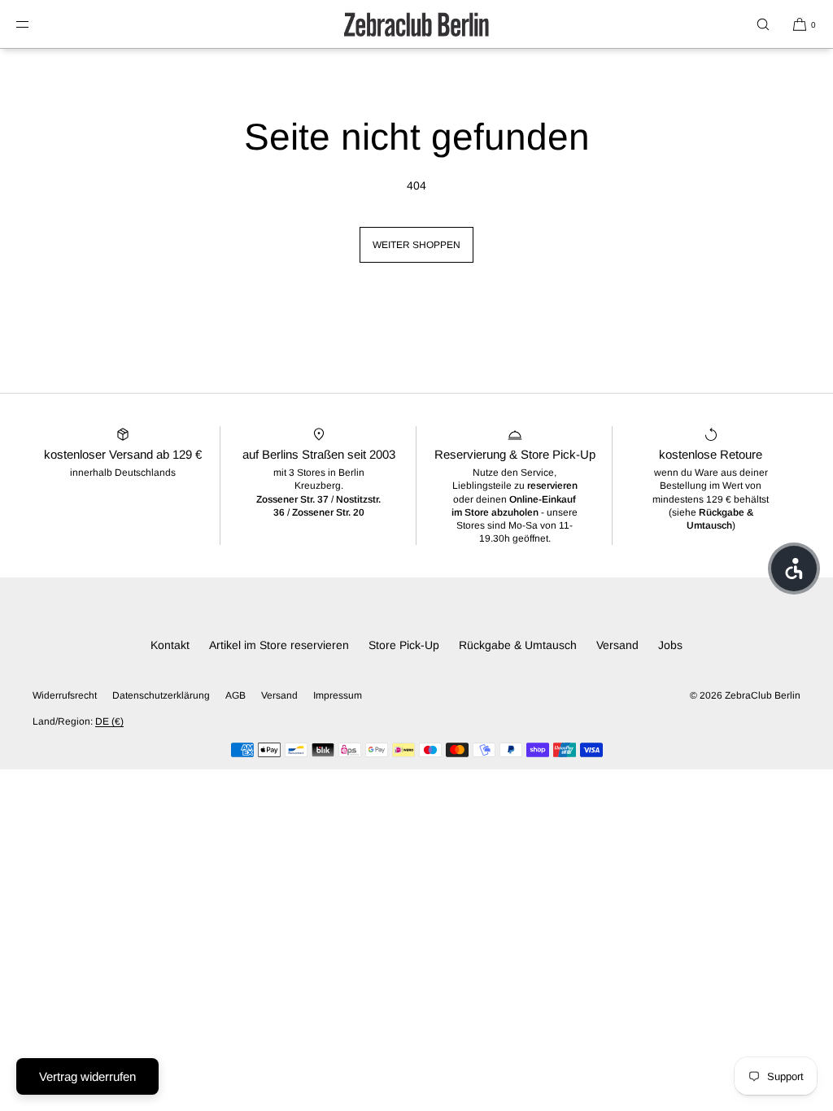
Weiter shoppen (416, 245)
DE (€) (109, 721)
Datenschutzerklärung (161, 695)
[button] (763, 24)
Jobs (670, 644)
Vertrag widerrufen (87, 1076)
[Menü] (35, 24)
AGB (235, 695)
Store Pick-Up (404, 644)
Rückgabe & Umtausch (518, 644)
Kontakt (170, 644)
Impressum (337, 695)
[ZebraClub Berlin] (416, 24)
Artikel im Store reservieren (279, 644)
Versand (617, 644)
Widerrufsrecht (65, 695)
